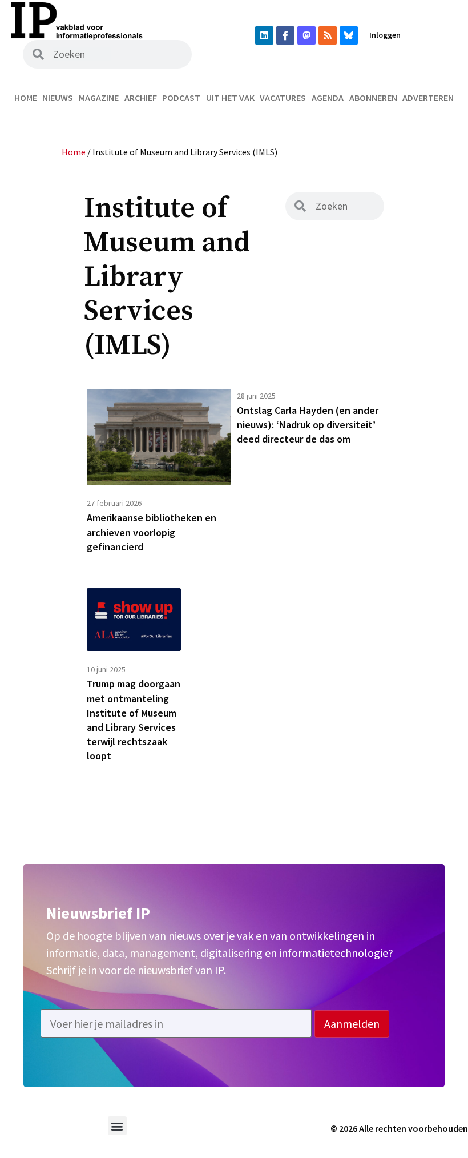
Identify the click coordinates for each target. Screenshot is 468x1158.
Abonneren (373, 97)
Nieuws (57, 97)
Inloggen (385, 35)
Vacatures (283, 97)
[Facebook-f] (285, 35)
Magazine (99, 97)
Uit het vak (230, 97)
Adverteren (428, 97)
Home (25, 97)
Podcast (181, 97)
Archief (140, 97)
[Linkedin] (264, 35)
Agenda (328, 97)
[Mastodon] (306, 35)
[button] (117, 1125)
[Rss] (327, 35)
